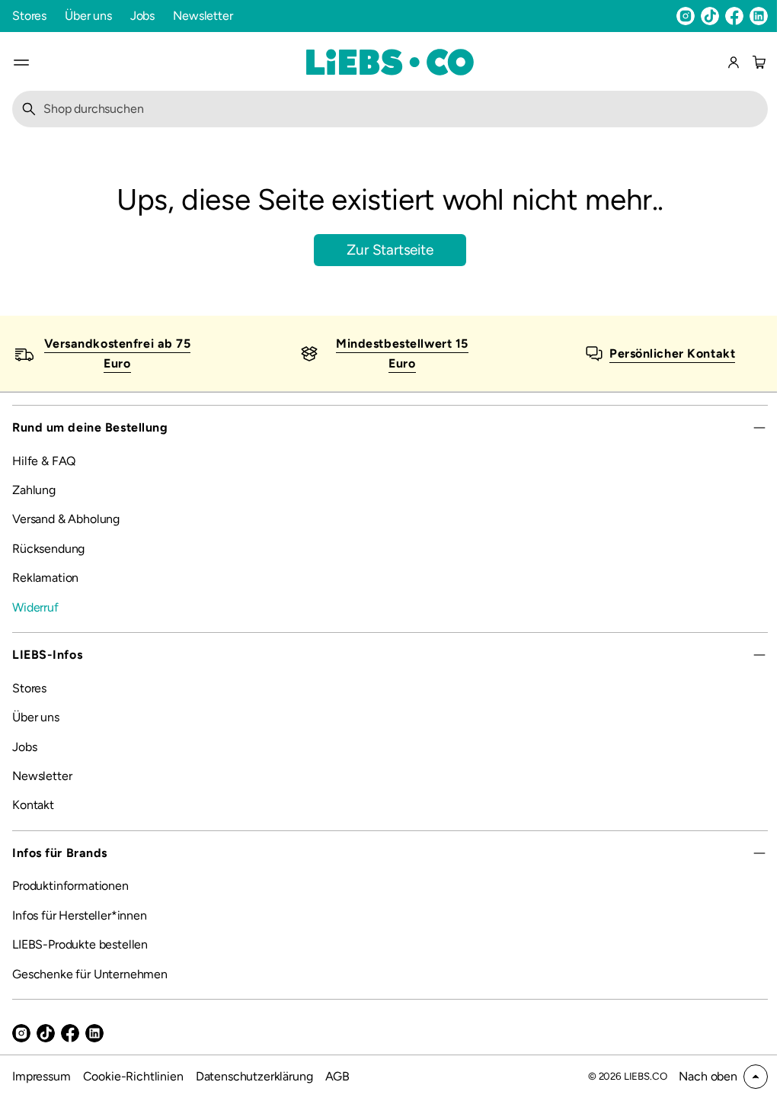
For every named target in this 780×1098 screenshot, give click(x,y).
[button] (757, 62)
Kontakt (33, 805)
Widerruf (35, 607)
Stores (29, 15)
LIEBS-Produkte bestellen (80, 944)
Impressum (41, 1076)
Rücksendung (48, 548)
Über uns (88, 15)
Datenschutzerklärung (254, 1076)
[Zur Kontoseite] (733, 62)
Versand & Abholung (66, 519)
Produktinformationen (70, 885)
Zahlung (34, 490)
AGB (337, 1076)
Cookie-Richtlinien (133, 1076)
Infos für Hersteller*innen (79, 915)
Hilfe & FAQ (43, 461)
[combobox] (384, 109)
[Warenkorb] (757, 62)
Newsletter (202, 15)
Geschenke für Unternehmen (90, 974)
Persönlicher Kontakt (664, 352)
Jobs (142, 15)
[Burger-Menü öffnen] (21, 62)
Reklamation (45, 577)
